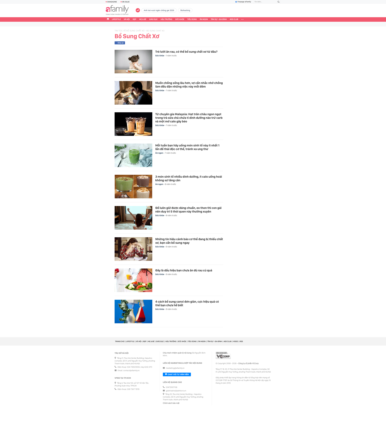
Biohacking (185, 10)
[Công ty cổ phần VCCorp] (223, 355)
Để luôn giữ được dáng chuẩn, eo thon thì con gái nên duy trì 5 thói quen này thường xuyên (188, 209)
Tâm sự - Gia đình (219, 19)
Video (235, 341)
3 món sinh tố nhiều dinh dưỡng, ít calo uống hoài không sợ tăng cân (188, 178)
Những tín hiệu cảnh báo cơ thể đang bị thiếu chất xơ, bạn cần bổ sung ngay (189, 241)
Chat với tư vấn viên (178, 374)
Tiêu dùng (192, 19)
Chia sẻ (120, 43)
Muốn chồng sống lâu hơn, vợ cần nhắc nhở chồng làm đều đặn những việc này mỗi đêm (189, 84)
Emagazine (112, 2)
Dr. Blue (126, 2)
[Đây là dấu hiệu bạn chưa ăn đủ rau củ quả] (133, 280)
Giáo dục (153, 19)
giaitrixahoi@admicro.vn (176, 391)
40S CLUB (234, 19)
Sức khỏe (179, 19)
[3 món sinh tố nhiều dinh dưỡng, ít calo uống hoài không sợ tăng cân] (133, 186)
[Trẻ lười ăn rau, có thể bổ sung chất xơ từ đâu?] (133, 61)
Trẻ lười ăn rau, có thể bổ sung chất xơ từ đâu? (186, 51)
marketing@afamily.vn (175, 368)
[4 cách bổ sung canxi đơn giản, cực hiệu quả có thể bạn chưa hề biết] (133, 311)
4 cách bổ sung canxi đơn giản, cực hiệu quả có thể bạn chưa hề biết (187, 303)
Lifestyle (116, 19)
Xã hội (127, 19)
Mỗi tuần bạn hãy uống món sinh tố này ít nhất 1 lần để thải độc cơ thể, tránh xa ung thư (187, 147)
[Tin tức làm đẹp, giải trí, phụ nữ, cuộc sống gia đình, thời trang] (117, 10)
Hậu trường (166, 19)
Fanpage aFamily (244, 2)
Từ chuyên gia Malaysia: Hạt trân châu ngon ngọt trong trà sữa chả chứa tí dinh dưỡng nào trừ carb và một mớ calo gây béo (189, 117)
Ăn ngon (204, 19)
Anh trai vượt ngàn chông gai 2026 (159, 10)
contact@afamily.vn (131, 370)
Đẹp (134, 19)
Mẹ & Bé (142, 19)
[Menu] (242, 19)
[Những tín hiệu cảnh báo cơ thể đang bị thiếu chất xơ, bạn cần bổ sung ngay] (133, 249)
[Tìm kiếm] (278, 2)
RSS (241, 341)
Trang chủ (119, 341)
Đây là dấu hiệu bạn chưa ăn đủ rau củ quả (183, 270)
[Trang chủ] (108, 19)
